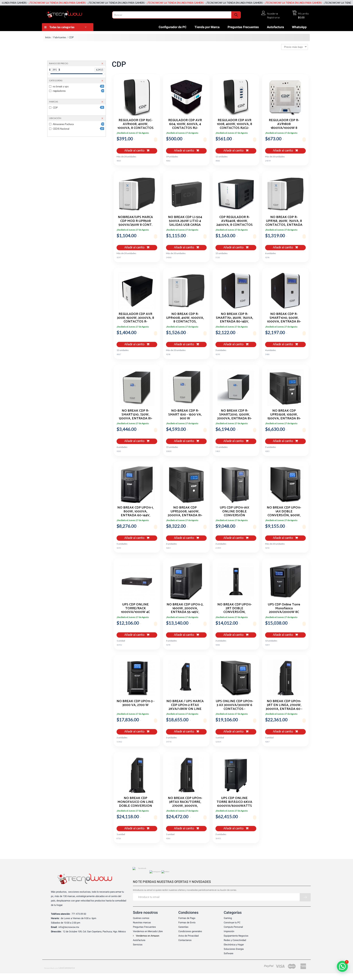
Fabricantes (60, 37)
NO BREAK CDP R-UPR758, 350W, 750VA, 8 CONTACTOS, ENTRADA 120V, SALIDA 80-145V (283, 220)
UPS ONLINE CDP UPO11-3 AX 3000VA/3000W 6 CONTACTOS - (234, 704)
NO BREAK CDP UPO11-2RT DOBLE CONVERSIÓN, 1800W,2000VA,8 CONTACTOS (234, 608)
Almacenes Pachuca (78, 124)
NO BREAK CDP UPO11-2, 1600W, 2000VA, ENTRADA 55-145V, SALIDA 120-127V (185, 608)
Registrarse (273, 17)
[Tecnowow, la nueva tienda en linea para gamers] (76, 13)
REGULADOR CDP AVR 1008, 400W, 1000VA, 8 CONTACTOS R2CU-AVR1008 (234, 123)
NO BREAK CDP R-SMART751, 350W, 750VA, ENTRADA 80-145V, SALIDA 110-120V (234, 317)
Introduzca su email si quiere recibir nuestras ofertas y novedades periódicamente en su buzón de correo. (185, 890)
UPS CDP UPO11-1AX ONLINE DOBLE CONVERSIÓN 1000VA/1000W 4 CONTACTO (234, 511)
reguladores (78, 90)
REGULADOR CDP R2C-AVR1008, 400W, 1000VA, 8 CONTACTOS (135, 123)
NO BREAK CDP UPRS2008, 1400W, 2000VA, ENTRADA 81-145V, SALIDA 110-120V (185, 511)
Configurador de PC (172, 27)
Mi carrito (303, 13)
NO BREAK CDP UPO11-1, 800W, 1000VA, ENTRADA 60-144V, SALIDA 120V (135, 511)
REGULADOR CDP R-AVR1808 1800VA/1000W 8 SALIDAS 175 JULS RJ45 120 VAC (284, 123)
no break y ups (78, 86)
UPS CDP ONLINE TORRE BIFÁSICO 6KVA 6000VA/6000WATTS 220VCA (234, 801)
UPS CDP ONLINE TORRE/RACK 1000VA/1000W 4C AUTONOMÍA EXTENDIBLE (135, 608)
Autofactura (275, 27)
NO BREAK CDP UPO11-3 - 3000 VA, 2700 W (135, 703)
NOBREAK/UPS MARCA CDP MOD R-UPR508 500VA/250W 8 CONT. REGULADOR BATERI (135, 220)
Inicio (48, 37)
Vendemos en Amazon (147, 935)
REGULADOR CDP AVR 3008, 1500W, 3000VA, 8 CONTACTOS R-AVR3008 (135, 317)
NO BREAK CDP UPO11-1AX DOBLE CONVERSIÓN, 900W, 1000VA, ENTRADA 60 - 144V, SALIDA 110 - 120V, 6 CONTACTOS (284, 511)
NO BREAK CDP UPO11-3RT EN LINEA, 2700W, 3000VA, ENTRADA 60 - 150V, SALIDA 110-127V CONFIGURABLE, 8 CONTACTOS (284, 704)
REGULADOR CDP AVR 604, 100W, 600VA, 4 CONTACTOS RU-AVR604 (185, 123)
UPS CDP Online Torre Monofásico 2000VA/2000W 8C (284, 608)
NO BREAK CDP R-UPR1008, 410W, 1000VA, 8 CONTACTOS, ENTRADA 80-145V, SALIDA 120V (185, 317)
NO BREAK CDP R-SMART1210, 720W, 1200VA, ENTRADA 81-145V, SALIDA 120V (135, 414)
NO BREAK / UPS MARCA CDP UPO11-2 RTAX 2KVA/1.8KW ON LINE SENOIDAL (185, 704)
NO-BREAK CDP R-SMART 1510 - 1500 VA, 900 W (185, 414)
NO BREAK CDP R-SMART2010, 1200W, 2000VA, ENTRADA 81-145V (234, 414)
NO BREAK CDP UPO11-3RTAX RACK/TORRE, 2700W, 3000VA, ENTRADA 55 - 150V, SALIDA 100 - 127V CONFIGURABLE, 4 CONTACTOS (185, 801)
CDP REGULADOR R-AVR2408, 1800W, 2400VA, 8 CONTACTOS (234, 220)
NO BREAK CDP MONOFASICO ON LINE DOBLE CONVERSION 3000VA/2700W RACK (135, 801)
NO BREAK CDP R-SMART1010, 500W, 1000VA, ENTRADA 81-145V (284, 317)
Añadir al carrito (134, 150)
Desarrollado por (59, 968)
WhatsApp (299, 27)
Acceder (271, 13)
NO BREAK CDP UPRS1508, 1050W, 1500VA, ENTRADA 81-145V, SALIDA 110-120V (284, 414)
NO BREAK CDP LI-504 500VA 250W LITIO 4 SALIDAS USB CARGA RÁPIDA (185, 220)
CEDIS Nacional (78, 128)
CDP (78, 107)
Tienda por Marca (207, 27)
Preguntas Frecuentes (243, 27)
